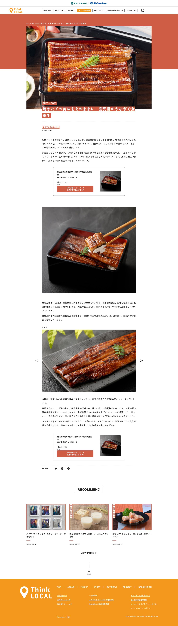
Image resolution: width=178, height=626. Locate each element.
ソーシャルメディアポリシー (141, 608)
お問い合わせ (62, 595)
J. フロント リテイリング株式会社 (101, 600)
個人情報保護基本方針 (139, 600)
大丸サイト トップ (63, 600)
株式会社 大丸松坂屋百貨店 (99, 604)
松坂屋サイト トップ (64, 604)
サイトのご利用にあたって (140, 595)
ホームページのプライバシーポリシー (144, 604)
